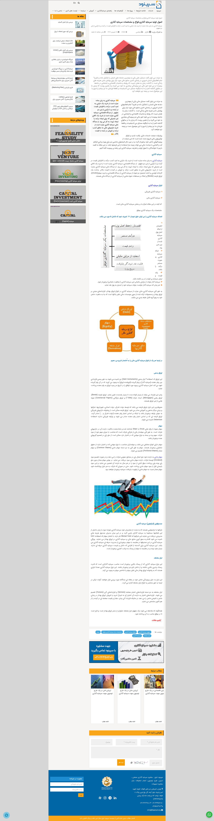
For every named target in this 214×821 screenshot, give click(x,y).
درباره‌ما (83, 10)
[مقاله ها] (52, 17)
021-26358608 (104, 657)
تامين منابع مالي (138, 107)
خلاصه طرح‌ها (141, 10)
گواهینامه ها (118, 10)
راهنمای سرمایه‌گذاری (104, 10)
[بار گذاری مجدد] (131, 763)
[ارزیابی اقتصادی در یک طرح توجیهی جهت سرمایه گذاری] (155, 682)
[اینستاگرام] (105, 798)
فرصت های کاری (71, 10)
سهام (98, 632)
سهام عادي (158, 457)
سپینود (158, 10)
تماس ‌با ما (58, 10)
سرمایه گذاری (153, 185)
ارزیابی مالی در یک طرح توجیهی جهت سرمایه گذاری (129, 692)
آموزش (91, 10)
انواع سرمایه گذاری (130, 632)
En (74, 3)
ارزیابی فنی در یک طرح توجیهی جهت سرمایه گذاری (102, 692)
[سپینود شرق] (150, 4)
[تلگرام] (110, 798)
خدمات (150, 10)
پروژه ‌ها (130, 10)
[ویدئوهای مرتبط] (52, 120)
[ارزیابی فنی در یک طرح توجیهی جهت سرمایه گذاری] (102, 682)
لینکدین (138, 32)
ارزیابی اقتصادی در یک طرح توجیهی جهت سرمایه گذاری (155, 692)
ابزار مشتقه (147, 636)
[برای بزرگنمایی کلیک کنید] (126, 54)
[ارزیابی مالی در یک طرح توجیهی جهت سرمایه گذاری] (128, 682)
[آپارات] (100, 798)
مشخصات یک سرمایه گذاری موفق (112, 632)
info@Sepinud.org (154, 810)
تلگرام (147, 32)
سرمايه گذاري (157, 160)
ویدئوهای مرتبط (77, 120)
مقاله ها (80, 16)
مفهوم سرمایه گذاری (144, 632)
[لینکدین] (115, 798)
